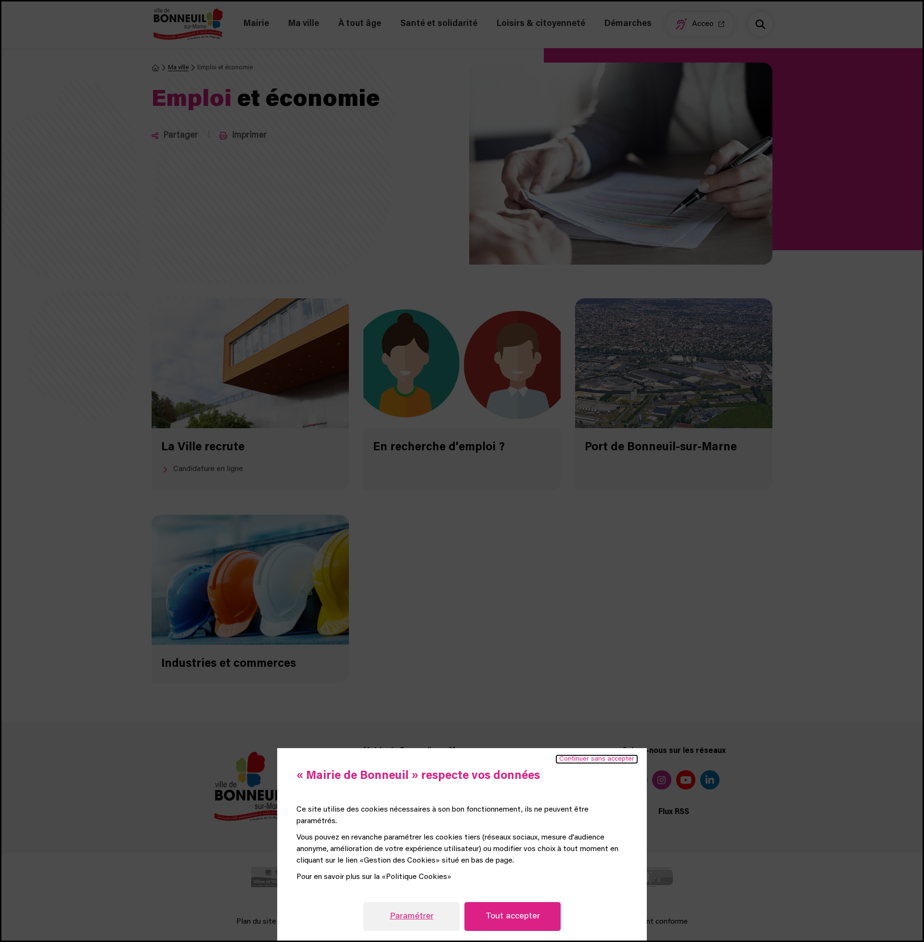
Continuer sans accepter (596, 759)
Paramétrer (412, 916)
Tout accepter (513, 916)
